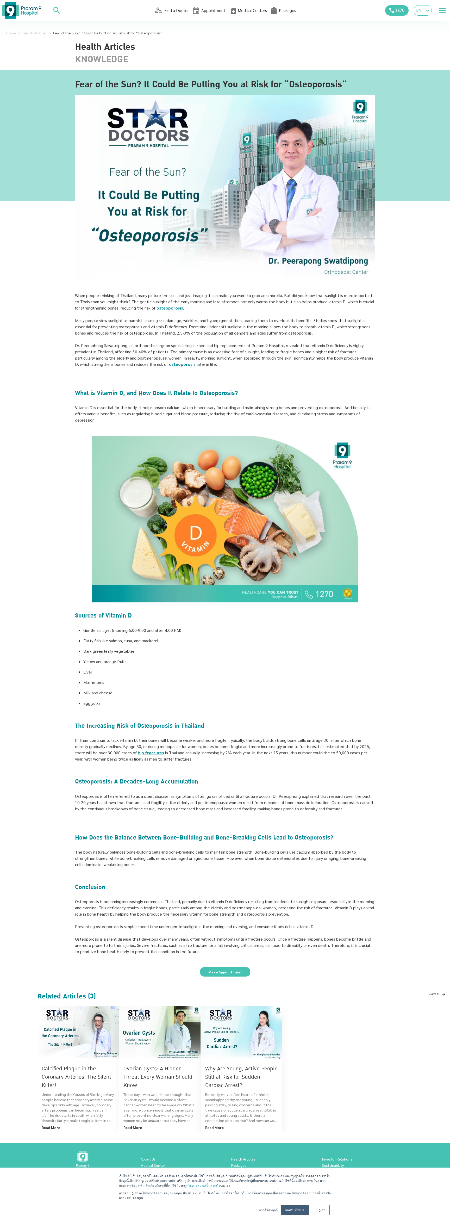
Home (11, 32)
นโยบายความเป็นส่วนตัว (203, 1185)
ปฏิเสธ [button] (320, 1210)
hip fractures (151, 752)
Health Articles (34, 32)
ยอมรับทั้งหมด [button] (294, 1210)
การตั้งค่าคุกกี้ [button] (268, 1210)
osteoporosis (170, 308)
